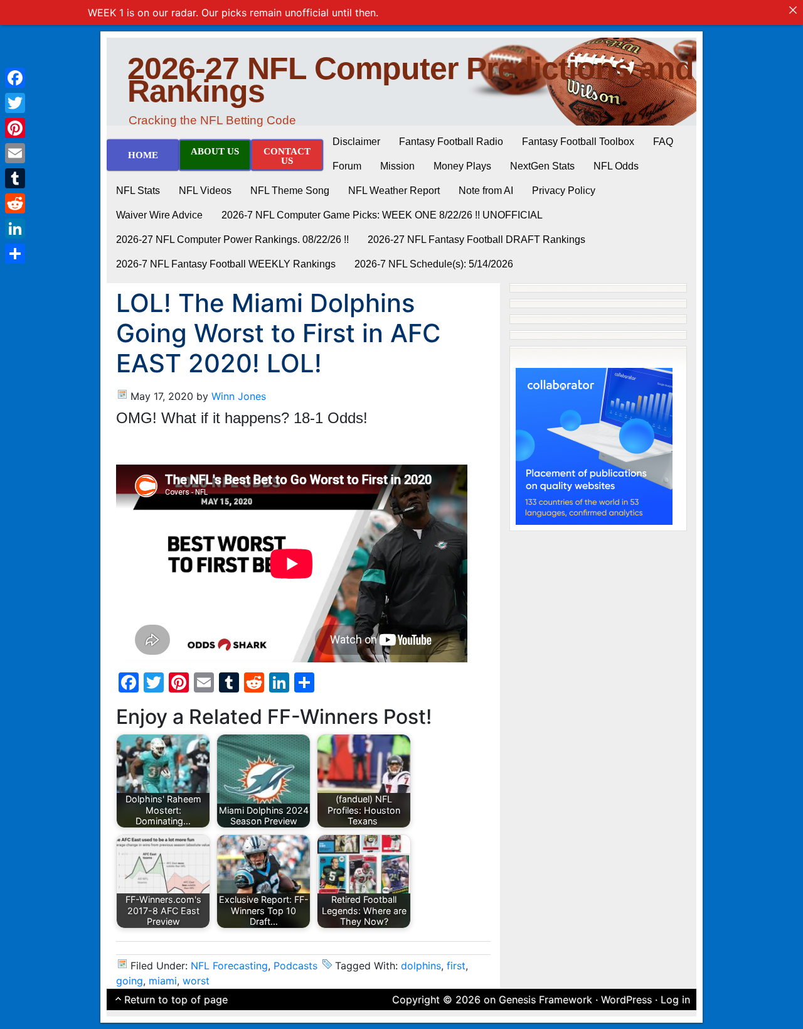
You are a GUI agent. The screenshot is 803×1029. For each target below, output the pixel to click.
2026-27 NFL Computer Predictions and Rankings (410, 80)
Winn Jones (238, 396)
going (129, 980)
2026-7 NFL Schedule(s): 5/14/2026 (433, 264)
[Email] (15, 153)
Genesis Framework (545, 999)
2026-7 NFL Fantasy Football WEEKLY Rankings (226, 264)
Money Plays (462, 166)
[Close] (793, 10)
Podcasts (295, 965)
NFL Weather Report (394, 190)
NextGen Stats (542, 166)
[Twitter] (15, 103)
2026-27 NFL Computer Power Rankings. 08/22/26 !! (232, 239)
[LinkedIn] (15, 228)
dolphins (421, 965)
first (456, 965)
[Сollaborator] (594, 445)
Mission (397, 166)
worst (196, 980)
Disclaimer (356, 141)
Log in (675, 999)
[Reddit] (15, 203)
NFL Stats (138, 190)
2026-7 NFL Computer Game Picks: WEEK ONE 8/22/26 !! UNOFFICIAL (382, 215)
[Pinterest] (15, 128)
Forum (346, 166)
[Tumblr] (15, 178)
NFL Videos (205, 190)
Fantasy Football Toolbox (578, 141)
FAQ (663, 141)
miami (163, 980)
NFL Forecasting (229, 965)
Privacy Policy (563, 190)
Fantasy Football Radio (451, 141)
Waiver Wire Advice (159, 215)
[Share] (15, 253)
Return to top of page (176, 999)
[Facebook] (15, 77)
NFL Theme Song (289, 190)
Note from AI (486, 190)
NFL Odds (616, 166)
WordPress (626, 999)
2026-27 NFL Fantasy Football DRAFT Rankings (476, 239)
